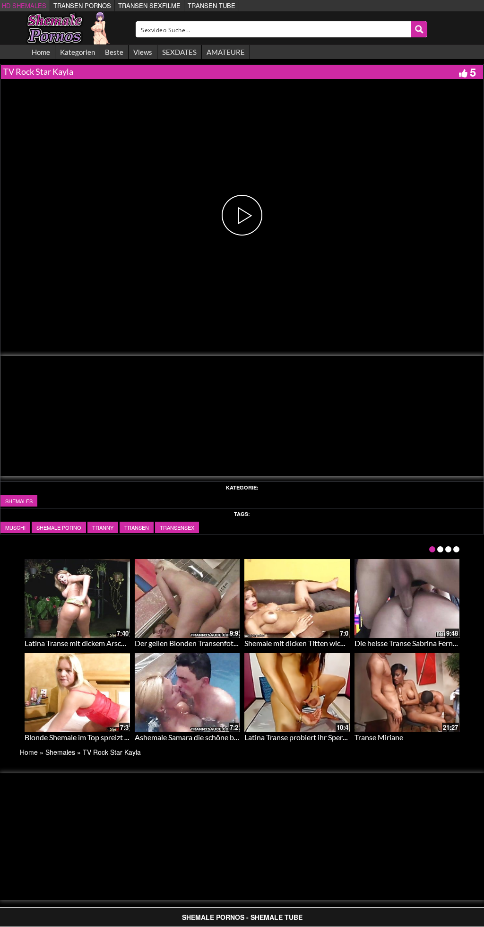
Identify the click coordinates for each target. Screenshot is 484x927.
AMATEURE (226, 52)
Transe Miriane (378, 737)
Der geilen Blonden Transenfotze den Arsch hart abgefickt (228, 642)
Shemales (19, 501)
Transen (136, 527)
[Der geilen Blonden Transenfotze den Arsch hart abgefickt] (187, 598)
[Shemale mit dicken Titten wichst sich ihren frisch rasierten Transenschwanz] (297, 598)
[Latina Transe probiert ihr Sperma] (297, 692)
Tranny (102, 527)
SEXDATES (179, 52)
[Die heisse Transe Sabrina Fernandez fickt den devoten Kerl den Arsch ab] (407, 598)
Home (41, 52)
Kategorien (77, 52)
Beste (114, 52)
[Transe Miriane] (407, 692)
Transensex (177, 527)
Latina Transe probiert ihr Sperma (298, 737)
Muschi (15, 527)
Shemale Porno (58, 527)
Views (142, 52)
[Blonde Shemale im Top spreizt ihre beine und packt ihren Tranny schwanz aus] (77, 692)
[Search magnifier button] (419, 29)
